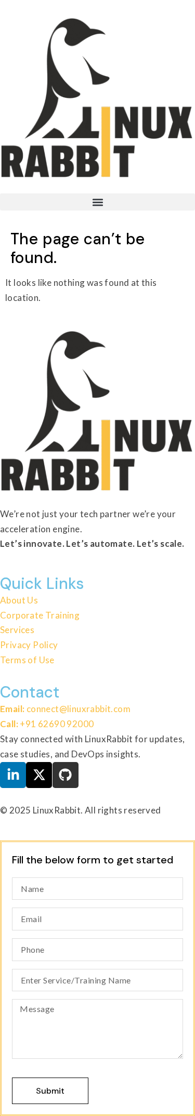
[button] (97, 202)
